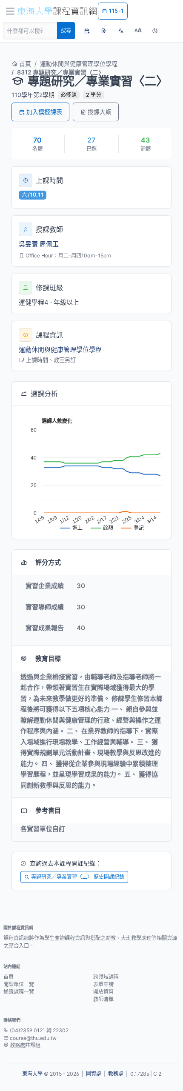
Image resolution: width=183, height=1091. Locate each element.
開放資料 (103, 991)
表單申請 (103, 984)
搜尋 (66, 30)
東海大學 (32, 1074)
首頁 (24, 63)
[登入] (103, 30)
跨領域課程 (106, 977)
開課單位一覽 (18, 984)
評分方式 (48, 562)
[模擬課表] (86, 30)
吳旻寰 (28, 244)
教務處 (115, 1074)
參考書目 (48, 810)
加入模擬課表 (44, 111)
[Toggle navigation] (10, 11)
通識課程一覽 (18, 991)
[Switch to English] (120, 30)
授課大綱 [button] (100, 111)
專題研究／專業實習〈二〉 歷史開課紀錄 (77, 877)
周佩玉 (49, 244)
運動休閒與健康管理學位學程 (78, 63)
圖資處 (93, 1074)
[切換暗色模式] (154, 30)
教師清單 (103, 999)
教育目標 (48, 658)
